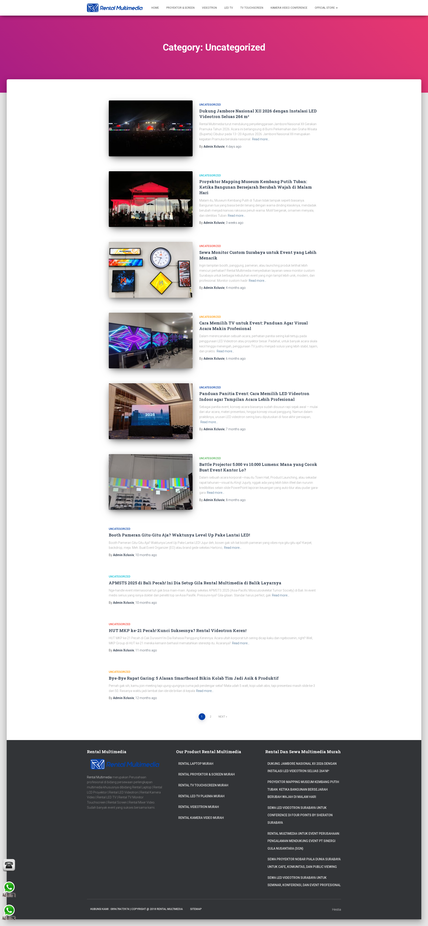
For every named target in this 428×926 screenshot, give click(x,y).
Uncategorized (210, 104)
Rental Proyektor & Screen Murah (206, 774)
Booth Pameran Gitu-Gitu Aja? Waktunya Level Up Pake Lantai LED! (179, 535)
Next (221, 716)
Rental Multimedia (99, 777)
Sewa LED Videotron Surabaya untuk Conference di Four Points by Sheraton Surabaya (300, 815)
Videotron (209, 7)
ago (233, 146)
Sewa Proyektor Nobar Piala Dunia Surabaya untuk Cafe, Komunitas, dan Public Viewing (304, 863)
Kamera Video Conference (289, 7)
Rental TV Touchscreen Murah (203, 785)
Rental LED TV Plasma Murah (201, 796)
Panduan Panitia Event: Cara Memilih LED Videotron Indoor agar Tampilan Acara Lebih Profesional (254, 396)
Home (155, 7)
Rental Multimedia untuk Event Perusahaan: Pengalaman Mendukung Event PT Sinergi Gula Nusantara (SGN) (304, 841)
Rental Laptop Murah (195, 763)
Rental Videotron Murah (198, 807)
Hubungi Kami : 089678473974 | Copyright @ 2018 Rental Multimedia (136, 909)
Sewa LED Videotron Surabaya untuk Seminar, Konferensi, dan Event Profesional (304, 881)
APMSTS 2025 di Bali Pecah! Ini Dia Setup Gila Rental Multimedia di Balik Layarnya (195, 582)
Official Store (325, 7)
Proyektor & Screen (180, 7)
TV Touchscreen (251, 7)
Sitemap (196, 909)
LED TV (228, 7)
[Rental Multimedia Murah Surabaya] (115, 8)
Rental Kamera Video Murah (201, 818)
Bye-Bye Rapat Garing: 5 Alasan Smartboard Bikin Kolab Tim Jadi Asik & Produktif (194, 678)
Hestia (336, 909)
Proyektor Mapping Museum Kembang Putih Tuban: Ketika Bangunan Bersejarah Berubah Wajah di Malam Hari (255, 187)
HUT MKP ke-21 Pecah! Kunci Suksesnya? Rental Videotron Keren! (177, 630)
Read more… (261, 139)
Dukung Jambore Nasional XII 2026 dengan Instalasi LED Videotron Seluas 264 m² (302, 767)
